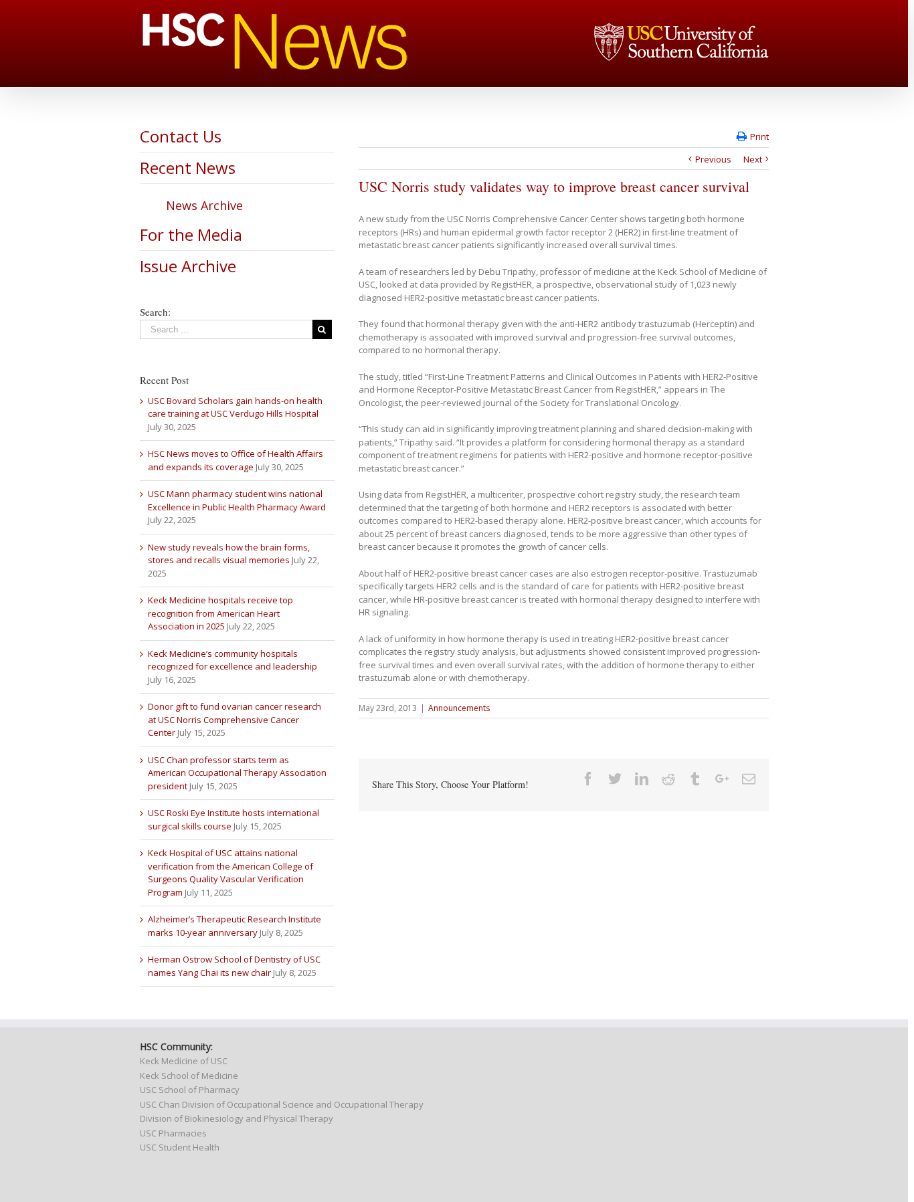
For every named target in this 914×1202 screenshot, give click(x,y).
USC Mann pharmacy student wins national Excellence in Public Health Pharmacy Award (237, 500)
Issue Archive (188, 266)
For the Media (191, 234)
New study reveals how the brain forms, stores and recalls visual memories (229, 554)
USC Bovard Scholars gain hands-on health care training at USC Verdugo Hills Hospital (235, 407)
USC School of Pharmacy (190, 1090)
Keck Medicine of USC (183, 1061)
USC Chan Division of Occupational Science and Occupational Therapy (282, 1104)
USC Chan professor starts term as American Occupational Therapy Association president (237, 773)
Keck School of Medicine (189, 1076)
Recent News (188, 168)
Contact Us (180, 136)
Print (759, 136)
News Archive (204, 205)
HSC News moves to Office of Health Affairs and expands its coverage (235, 460)
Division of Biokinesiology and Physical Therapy (236, 1118)
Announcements (459, 708)
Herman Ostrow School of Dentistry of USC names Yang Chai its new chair (234, 966)
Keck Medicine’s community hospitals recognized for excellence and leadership (232, 660)
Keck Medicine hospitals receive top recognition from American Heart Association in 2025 (220, 613)
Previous (713, 159)
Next (752, 159)
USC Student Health (179, 1147)
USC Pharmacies (173, 1133)
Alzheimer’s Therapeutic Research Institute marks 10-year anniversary (234, 925)
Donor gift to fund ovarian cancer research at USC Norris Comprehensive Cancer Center (234, 719)
